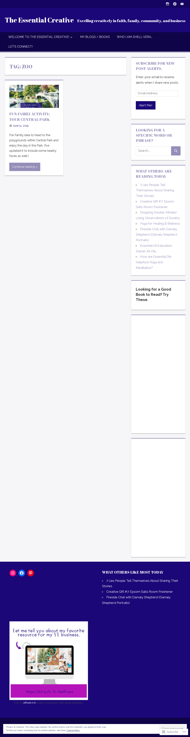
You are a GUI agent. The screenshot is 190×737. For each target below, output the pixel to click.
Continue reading (23, 166)
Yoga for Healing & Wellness (160, 223)
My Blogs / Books (95, 37)
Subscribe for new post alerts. (155, 66)
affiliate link (29, 702)
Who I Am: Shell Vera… (134, 37)
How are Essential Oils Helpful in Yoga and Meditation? (154, 262)
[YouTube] (182, 4)
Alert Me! (145, 105)
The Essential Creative (39, 19)
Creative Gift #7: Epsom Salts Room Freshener (139, 591)
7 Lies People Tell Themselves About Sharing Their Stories (155, 190)
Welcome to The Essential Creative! (38, 37)
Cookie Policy (73, 730)
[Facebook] (21, 573)
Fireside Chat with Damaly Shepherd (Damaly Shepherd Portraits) (156, 234)
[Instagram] (167, 4)
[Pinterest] (175, 4)
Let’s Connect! (20, 46)
